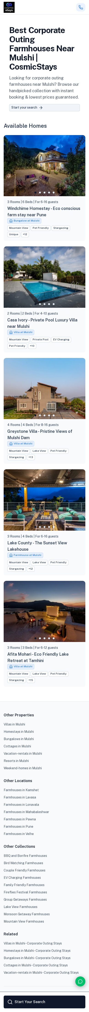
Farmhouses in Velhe (19, 834)
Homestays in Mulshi (19, 731)
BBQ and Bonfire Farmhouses (25, 856)
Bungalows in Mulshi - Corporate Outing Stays (37, 958)
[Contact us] (80, 981)
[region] (44, 165)
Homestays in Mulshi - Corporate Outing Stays (37, 950)
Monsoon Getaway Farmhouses (27, 914)
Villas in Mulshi (14, 724)
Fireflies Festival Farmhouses (25, 892)
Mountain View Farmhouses (24, 921)
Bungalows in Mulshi (19, 739)
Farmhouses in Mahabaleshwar (26, 812)
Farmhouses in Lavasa (20, 797)
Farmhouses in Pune (18, 826)
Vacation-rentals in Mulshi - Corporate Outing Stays (41, 972)
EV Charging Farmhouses (22, 877)
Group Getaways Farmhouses (25, 899)
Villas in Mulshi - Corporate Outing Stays (33, 943)
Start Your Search (30, 1002)
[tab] (35, 192)
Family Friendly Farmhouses (24, 885)
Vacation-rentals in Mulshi (23, 753)
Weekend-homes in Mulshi (23, 768)
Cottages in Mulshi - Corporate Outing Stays (36, 965)
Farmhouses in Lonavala (21, 804)
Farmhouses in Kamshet (21, 790)
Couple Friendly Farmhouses (24, 870)
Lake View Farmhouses (20, 907)
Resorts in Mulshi (16, 761)
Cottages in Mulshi (17, 746)
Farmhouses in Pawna (20, 819)
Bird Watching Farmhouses (23, 863)
